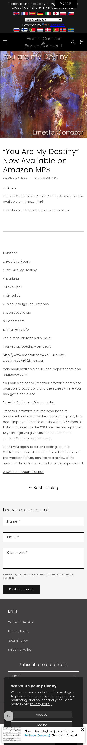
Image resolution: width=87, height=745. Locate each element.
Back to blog (46, 487)
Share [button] (12, 188)
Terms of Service (21, 622)
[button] (5, 42)
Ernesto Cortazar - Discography (28, 402)
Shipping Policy (20, 650)
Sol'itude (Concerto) (37, 735)
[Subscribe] (74, 676)
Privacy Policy (18, 631)
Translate (57, 25)
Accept (41, 714)
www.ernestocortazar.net (23, 471)
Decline (41, 725)
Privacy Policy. (41, 704)
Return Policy (18, 641)
